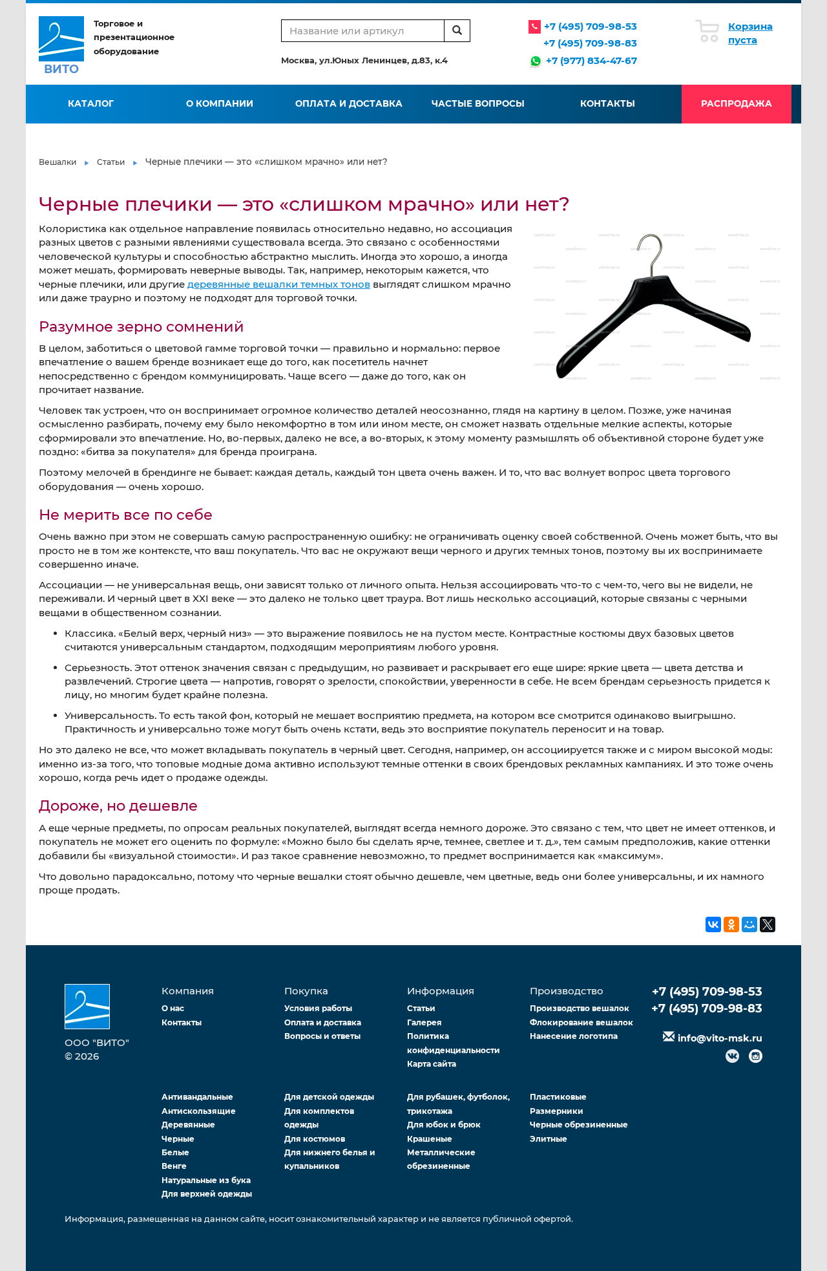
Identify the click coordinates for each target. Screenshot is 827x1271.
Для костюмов (314, 1139)
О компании (219, 103)
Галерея (424, 1022)
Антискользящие (199, 1111)
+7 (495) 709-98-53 (590, 26)
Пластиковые (558, 1097)
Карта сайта (431, 1064)
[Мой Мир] (749, 924)
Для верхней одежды (207, 1194)
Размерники (556, 1111)
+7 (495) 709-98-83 (590, 43)
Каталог (91, 103)
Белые (175, 1152)
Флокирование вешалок (581, 1022)
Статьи (111, 162)
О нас (173, 1008)
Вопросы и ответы (322, 1036)
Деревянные (188, 1124)
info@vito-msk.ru (720, 1038)
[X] (767, 924)
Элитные (548, 1139)
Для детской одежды (329, 1097)
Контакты (607, 103)
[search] (457, 30)
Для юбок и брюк (444, 1124)
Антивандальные (197, 1097)
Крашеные (429, 1139)
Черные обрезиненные (579, 1124)
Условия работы (318, 1008)
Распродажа (736, 103)
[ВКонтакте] (713, 924)
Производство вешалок (579, 1008)
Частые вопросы (478, 103)
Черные (178, 1139)
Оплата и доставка (349, 103)
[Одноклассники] (731, 924)
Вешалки (57, 162)
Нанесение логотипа (574, 1036)
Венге (174, 1166)
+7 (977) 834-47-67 (591, 60)
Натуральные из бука (206, 1180)
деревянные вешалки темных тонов (278, 284)
